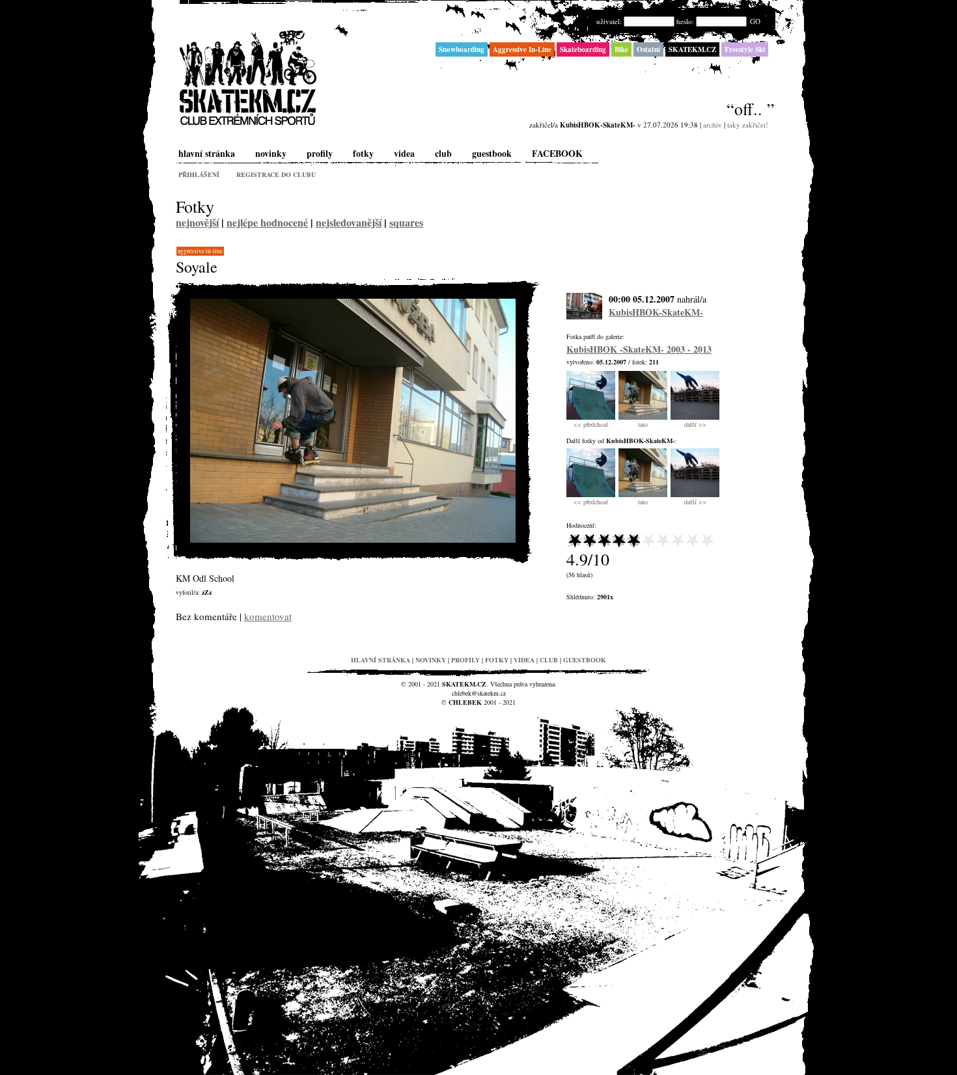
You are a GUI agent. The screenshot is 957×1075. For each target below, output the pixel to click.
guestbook (492, 153)
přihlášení (198, 174)
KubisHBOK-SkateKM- (656, 312)
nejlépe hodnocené (267, 222)
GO (755, 21)
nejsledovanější (348, 222)
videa (404, 153)
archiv (712, 124)
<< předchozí (591, 424)
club (443, 153)
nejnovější (197, 222)
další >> (695, 424)
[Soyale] (353, 540)
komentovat (268, 616)
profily (320, 153)
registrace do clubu (276, 174)
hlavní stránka (206, 153)
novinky (270, 153)
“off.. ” (751, 109)
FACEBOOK (557, 153)
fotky (363, 153)
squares (406, 222)
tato (643, 424)
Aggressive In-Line (200, 251)
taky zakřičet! (747, 124)
